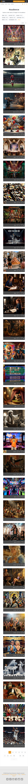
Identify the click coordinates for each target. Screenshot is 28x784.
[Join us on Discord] (7, 779)
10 (14, 755)
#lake (4, 15)
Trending (2, 4)
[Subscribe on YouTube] (13, 779)
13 (20, 755)
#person (12, 17)
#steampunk (12, 19)
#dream (19, 15)
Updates (23, 774)
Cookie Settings (13, 774)
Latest (6, 4)
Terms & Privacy (5, 774)
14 (23, 755)
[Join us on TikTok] (10, 779)
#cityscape (20, 17)
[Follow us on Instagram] (19, 779)
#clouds (5, 17)
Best (9, 4)
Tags (19, 774)
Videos (12, 4)
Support (14, 775)
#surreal (12, 15)
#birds (4, 19)
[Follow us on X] (22, 779)
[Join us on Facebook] (16, 779)
